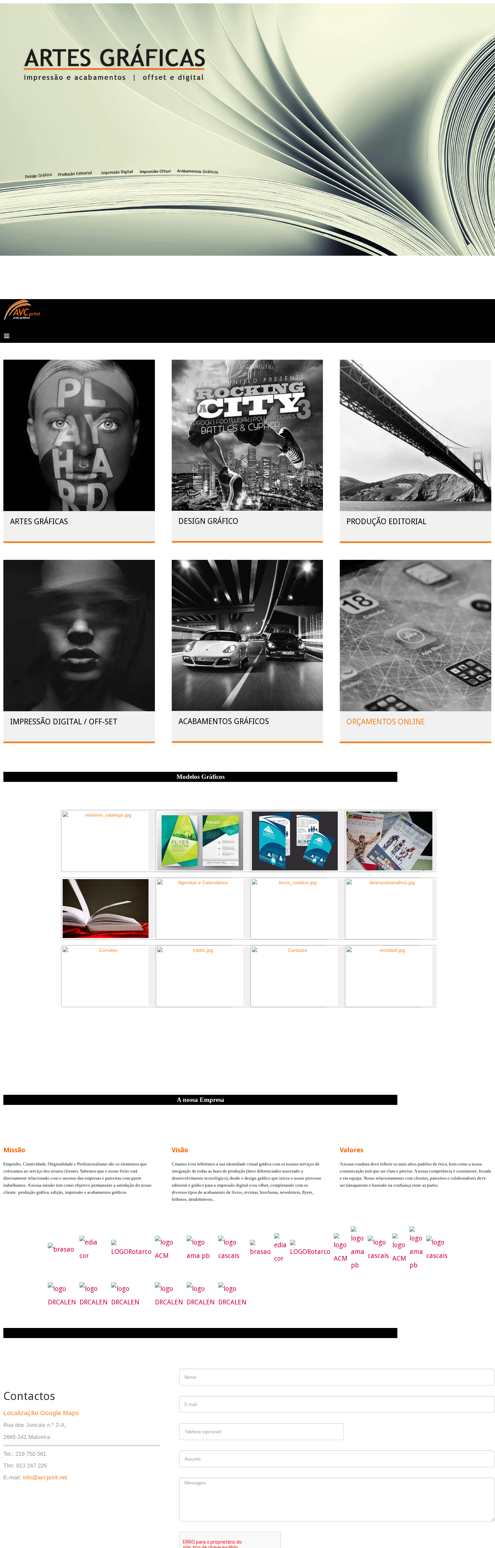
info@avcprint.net (45, 1477)
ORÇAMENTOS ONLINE (384, 721)
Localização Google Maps (41, 1412)
